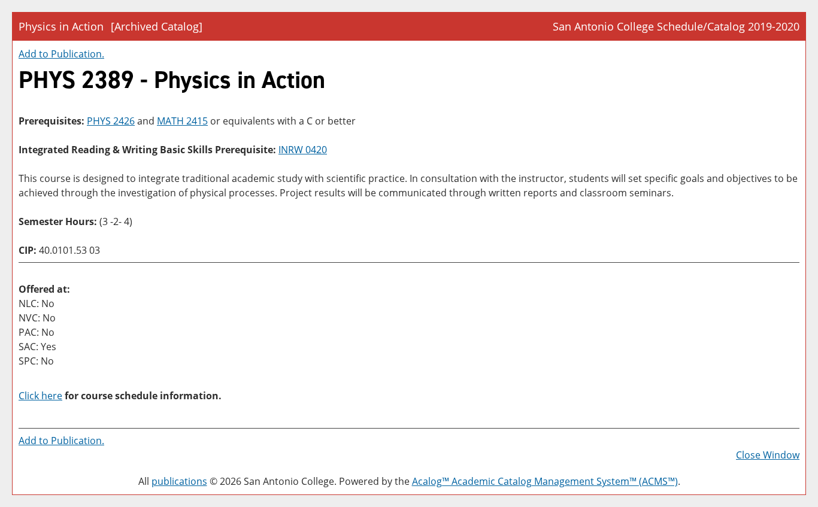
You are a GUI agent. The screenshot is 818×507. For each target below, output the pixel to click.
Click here (40, 395)
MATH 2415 (182, 120)
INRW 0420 (302, 149)
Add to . (61, 53)
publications (179, 481)
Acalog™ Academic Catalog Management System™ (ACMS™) (545, 481)
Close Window (767, 455)
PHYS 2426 (111, 120)
